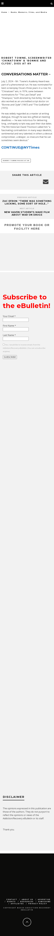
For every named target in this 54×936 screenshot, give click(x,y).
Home (4, 12)
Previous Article (27, 197)
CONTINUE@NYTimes (20, 147)
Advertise (44, 899)
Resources (27, 902)
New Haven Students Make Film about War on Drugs (27, 213)
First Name (9, 325)
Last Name (9, 335)
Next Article (27, 208)
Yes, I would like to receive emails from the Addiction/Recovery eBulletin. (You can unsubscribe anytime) (24, 348)
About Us (27, 899)
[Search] (52, 3)
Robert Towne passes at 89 (16, 160)
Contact (11, 899)
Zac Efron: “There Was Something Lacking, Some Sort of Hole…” (27, 202)
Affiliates (17, 904)
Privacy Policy (37, 904)
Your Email (9, 316)
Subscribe (44, 902)
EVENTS (11, 902)
